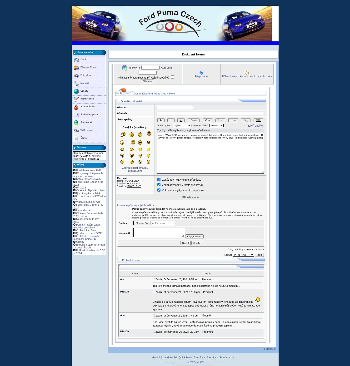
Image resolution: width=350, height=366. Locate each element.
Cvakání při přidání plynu (90, 190)
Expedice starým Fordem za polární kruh (89, 246)
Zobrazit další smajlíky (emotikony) (135, 169)
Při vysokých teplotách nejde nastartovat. (88, 175)
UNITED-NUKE (195, 362)
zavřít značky (256, 125)
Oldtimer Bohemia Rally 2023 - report (88, 215)
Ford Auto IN (227, 357)
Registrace (201, 76)
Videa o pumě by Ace (88, 201)
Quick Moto (185, 357)
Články (83, 138)
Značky (121, 183)
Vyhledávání (86, 130)
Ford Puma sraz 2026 (88, 170)
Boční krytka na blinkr (88, 193)
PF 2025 (81, 187)
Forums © (270, 348)
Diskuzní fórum (88, 67)
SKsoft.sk (212, 357)
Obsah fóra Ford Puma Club (150, 93)
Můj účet (84, 83)
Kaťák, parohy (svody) (89, 179)
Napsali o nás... (85, 210)
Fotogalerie (85, 75)
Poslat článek (87, 99)
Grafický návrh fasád (164, 357)
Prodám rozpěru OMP (89, 233)
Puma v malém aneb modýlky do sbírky (86, 226)
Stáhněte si (86, 122)
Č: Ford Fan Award (87, 230)
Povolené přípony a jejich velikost (136, 205)
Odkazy (84, 91)
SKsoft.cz (199, 357)
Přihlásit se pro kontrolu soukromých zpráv (247, 76)
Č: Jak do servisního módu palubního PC (86, 237)
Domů (83, 59)
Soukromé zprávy (89, 114)
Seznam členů (87, 106)
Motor (172, 93)
